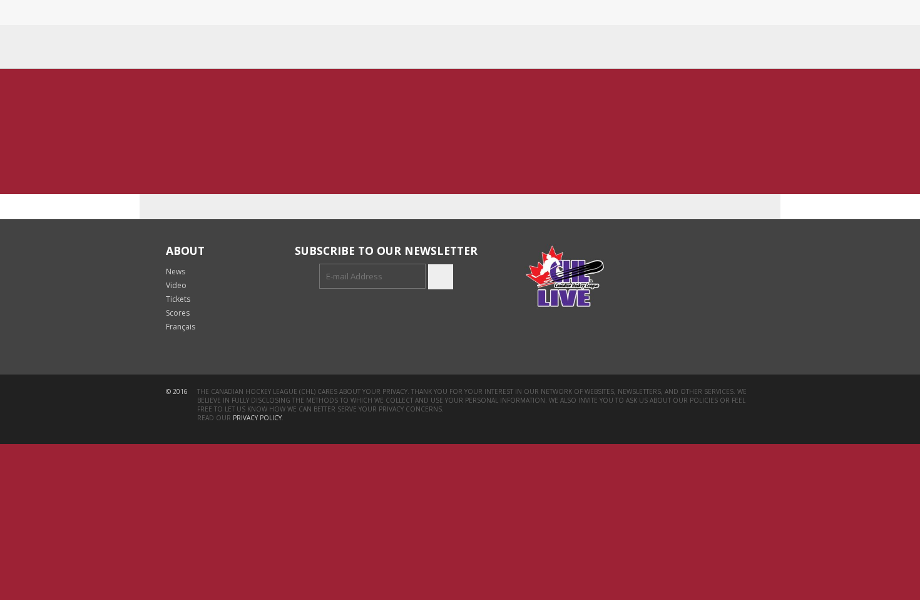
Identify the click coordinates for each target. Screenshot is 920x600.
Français (180, 326)
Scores (178, 313)
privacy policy (257, 417)
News (175, 271)
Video (176, 285)
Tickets (178, 299)
